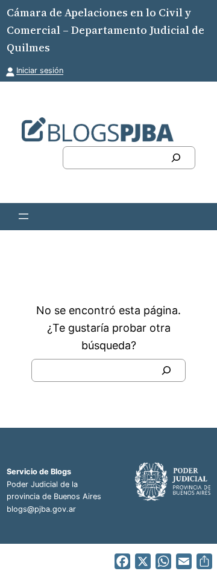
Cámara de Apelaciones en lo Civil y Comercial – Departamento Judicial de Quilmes (105, 30)
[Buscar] (176, 157)
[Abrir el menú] (23, 216)
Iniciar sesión (39, 70)
